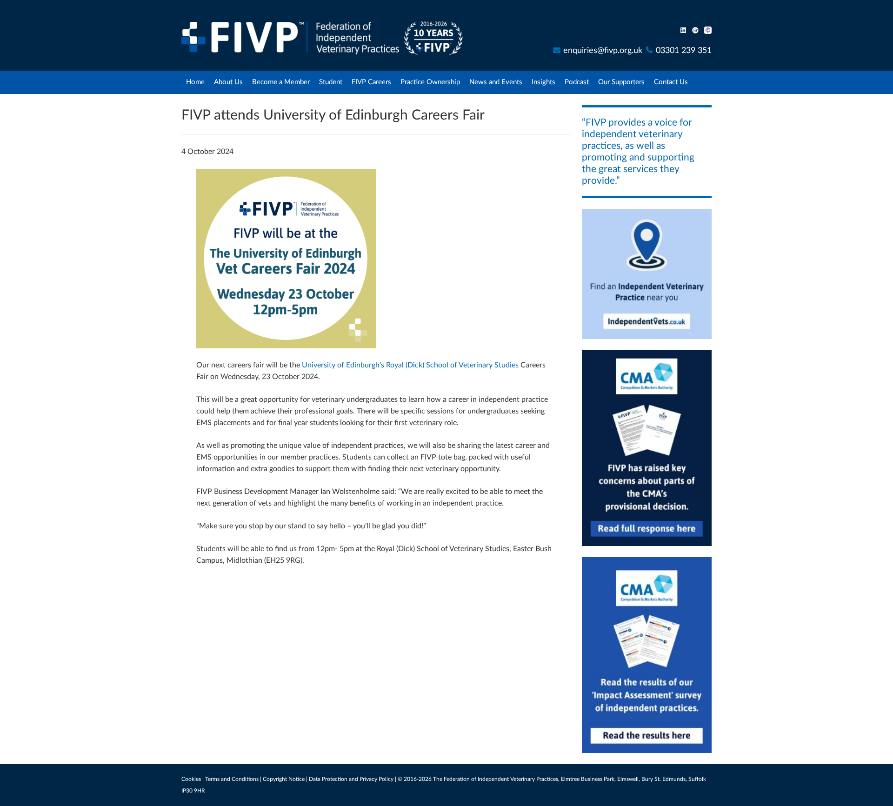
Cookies (191, 779)
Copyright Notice (284, 779)
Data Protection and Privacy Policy (351, 779)
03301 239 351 (684, 51)
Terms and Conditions (232, 779)
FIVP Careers (371, 82)
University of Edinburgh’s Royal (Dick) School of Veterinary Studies (410, 365)
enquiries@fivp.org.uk (602, 51)
